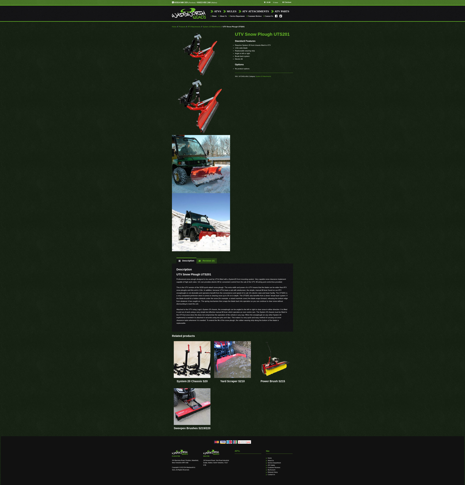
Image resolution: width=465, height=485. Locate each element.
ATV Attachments (255, 11)
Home (214, 16)
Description (188, 261)
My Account (271, 470)
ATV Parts (282, 11)
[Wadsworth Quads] (189, 13)
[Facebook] (276, 17)
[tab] (186, 260)
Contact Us (269, 16)
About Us (223, 16)
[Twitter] (281, 17)
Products (182, 27)
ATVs (217, 11)
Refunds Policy (273, 472)
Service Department (237, 16)
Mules (231, 11)
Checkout (287, 2)
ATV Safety (271, 465)
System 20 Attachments (212, 27)
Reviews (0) (208, 261)
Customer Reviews (255, 16)
